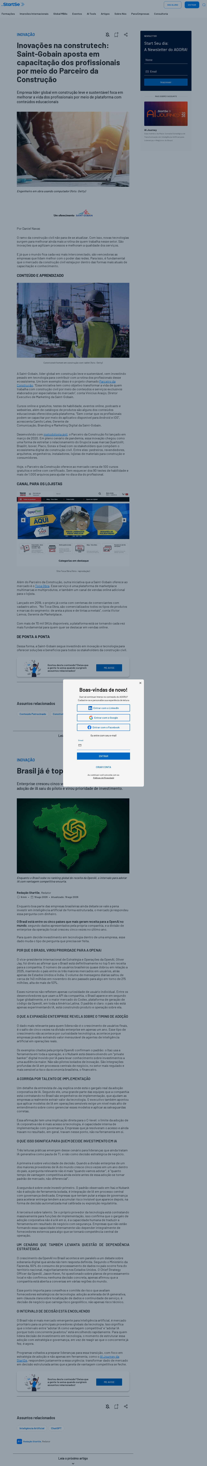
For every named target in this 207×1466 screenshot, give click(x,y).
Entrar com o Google (106, 717)
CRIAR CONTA (103, 767)
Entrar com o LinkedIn (106, 707)
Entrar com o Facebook (106, 727)
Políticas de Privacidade (103, 778)
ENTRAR (103, 756)
